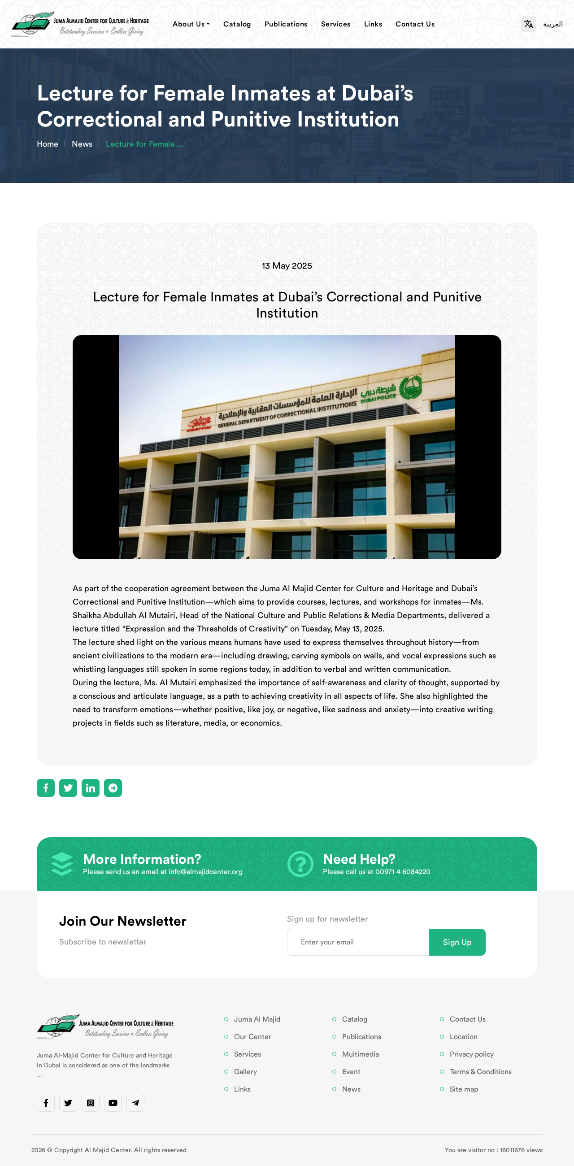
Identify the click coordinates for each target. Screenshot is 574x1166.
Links (373, 24)
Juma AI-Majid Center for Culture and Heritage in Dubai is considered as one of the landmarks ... (105, 1066)
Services (336, 24)
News (82, 144)
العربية (553, 24)
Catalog (237, 24)
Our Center (252, 1036)
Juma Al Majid (257, 1019)
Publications (286, 24)
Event (351, 1071)
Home (47, 144)
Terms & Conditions (481, 1071)
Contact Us (415, 24)
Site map (464, 1089)
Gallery (245, 1071)
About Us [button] (188, 24)
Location (464, 1036)
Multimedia (360, 1054)
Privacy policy (472, 1054)
